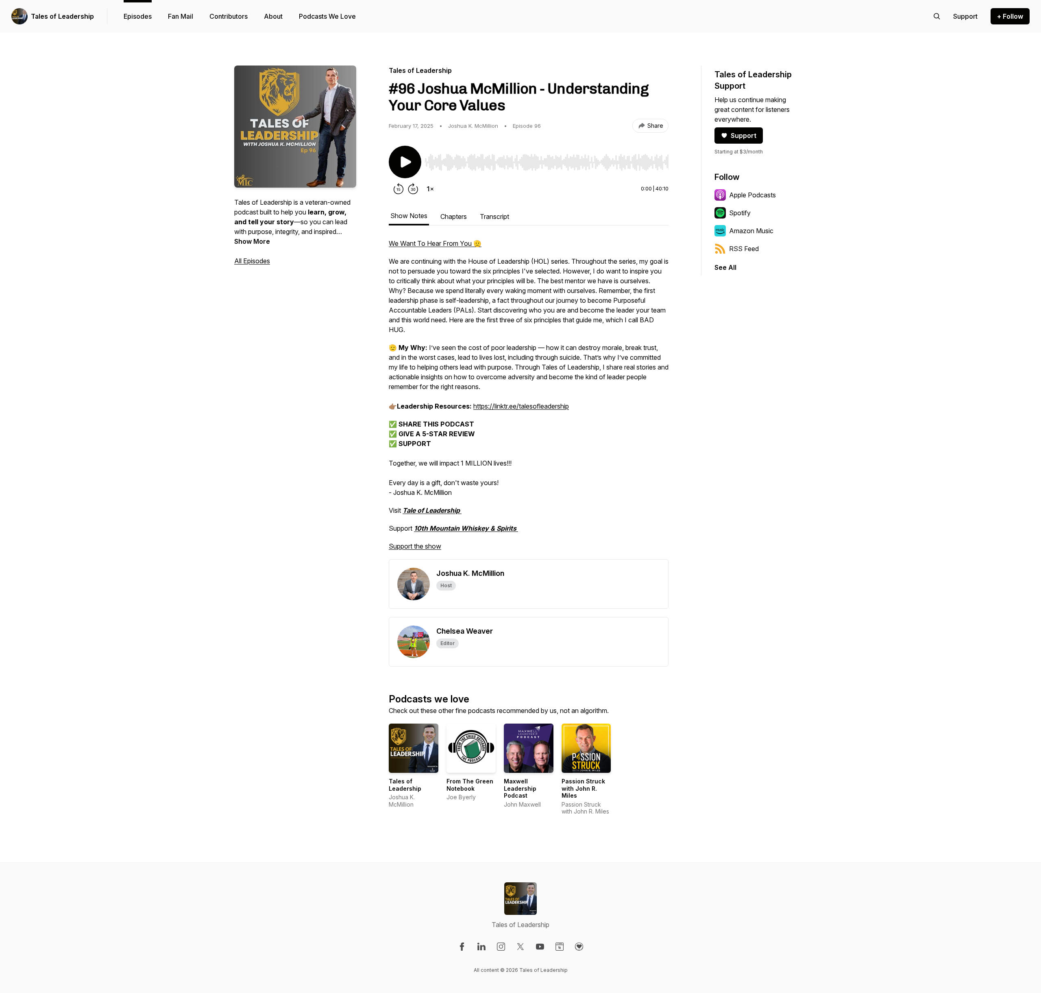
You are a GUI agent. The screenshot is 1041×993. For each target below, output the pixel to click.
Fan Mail (180, 16)
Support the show (415, 546)
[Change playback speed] (430, 189)
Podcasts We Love (327, 16)
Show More (252, 241)
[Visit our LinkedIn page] (481, 947)
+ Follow (1010, 16)
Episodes (138, 16)
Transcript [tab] (494, 216)
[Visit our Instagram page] (501, 947)
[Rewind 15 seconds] (398, 189)
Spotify (740, 213)
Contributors (228, 16)
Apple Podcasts (752, 195)
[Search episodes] (937, 16)
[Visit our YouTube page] (540, 947)
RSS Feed (744, 249)
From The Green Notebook (469, 785)
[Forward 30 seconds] (413, 189)
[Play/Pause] (405, 162)
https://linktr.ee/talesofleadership (521, 406)
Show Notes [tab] (408, 216)
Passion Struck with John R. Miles (583, 788)
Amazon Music (751, 231)
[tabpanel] (529, 398)
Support (743, 135)
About (273, 16)
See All (725, 267)
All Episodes (252, 261)
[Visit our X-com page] (520, 947)
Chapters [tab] (453, 216)
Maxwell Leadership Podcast (520, 788)
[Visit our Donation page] (579, 947)
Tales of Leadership (62, 16)
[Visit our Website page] (559, 947)
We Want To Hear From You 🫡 (435, 243)
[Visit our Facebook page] (462, 947)
